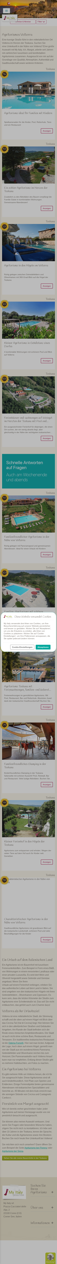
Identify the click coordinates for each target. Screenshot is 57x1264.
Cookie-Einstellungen (22, 647)
